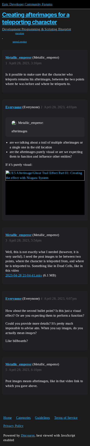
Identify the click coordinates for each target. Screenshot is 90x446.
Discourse (28, 435)
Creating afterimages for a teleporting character (35, 18)
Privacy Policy (13, 426)
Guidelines (42, 417)
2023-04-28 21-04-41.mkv (23, 275)
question (19, 33)
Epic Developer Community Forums (27, 4)
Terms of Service (66, 417)
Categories (23, 417)
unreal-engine (20, 41)
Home (7, 417)
